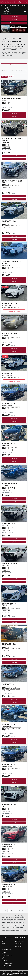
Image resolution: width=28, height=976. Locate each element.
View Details (14, 113)
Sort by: (13, 70)
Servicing (17, 940)
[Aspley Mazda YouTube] (6, 5)
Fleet (3, 957)
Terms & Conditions (6, 965)
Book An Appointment (7, 963)
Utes (3, 945)
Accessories (18, 943)
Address (14, 5)
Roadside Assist (18, 946)
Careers (3, 958)
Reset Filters (4, 76)
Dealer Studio (10, 974)
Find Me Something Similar (14, 311)
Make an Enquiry (14, 22)
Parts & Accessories (19, 941)
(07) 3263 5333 (22, 5)
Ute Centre (4, 954)
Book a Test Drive (14, 19)
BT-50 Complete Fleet (7, 955)
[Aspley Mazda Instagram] (4, 5)
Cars (3, 940)
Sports (3, 943)
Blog (3, 962)
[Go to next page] (22, 910)
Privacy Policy (5, 967)
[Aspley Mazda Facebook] (2, 5)
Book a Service (14, 16)
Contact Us (4, 960)
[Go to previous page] (5, 910)
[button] (25, 11)
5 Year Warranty (18, 945)
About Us (4, 952)
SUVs (3, 941)
